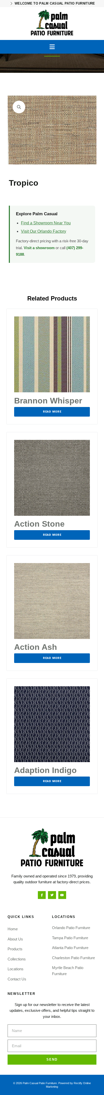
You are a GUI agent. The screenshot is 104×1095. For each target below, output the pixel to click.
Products (15, 949)
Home (13, 929)
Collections (17, 959)
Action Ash (35, 647)
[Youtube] (62, 895)
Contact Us (17, 979)
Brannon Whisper (48, 400)
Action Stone (39, 523)
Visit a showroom (39, 248)
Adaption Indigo (45, 770)
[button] (52, 47)
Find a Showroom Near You (46, 223)
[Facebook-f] (42, 895)
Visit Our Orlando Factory (43, 231)
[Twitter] (52, 895)
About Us (15, 939)
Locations (15, 969)
